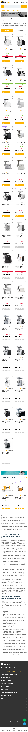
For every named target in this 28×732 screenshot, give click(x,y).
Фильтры (7, 30)
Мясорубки (19, 10)
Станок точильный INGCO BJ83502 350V (20, 498)
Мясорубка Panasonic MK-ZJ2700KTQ (6, 453)
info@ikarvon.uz (4, 669)
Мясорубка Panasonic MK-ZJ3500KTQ (20, 422)
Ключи (3, 698)
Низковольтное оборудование (9, 710)
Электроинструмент (6, 680)
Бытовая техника (11, 10)
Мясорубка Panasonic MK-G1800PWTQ (20, 298)
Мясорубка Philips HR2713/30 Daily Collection (19, 267)
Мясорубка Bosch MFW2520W (5, 391)
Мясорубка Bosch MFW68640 (19, 360)
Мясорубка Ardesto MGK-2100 (20, 50)
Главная (3, 10)
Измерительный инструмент (9, 692)
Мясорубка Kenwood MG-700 (7, 298)
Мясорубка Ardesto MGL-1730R (7, 112)
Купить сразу (7, 61)
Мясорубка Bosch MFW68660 (5, 360)
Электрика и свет (5, 677)
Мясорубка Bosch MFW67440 (5, 205)
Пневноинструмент (6, 701)
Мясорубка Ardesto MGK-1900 (7, 50)
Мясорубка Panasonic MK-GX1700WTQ (20, 112)
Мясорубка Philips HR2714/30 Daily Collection (19, 236)
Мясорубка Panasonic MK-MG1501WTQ (20, 143)
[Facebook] (14, 721)
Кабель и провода (6, 695)
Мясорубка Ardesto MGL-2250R (7, 81)
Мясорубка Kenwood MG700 (6, 236)
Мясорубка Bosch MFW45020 (19, 391)
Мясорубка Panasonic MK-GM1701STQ (6, 174)
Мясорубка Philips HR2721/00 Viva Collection (6, 267)
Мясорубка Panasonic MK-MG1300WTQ (20, 174)
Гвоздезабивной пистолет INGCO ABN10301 (5, 498)
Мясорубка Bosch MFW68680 (19, 329)
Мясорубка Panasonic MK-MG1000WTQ (20, 205)
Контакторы (4, 689)
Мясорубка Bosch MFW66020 (5, 329)
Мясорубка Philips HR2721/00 (6, 422)
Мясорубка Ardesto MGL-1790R (20, 81)
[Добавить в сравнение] (12, 36)
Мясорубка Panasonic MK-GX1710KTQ (6, 143)
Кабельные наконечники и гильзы (10, 707)
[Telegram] (10, 721)
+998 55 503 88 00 (19, 2)
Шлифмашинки (5, 704)
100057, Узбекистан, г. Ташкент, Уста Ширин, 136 (12, 671)
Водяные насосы (5, 686)
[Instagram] (17, 721)
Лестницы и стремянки (7, 683)
